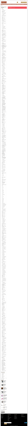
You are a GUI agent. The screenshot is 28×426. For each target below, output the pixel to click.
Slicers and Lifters (3, 26)
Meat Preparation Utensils (3, 61)
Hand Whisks (3, 125)
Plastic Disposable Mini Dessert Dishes (4, 145)
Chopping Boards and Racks (4, 40)
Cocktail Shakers (3, 220)
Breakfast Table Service (3, 276)
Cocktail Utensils (3, 221)
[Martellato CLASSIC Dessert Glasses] (2, 388)
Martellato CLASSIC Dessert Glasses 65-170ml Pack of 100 (5, 388)
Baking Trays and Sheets (3, 17)
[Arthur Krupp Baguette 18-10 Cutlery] (2, 392)
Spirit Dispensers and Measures (4, 236)
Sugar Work (3, 159)
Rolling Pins (3, 118)
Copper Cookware (3, 10)
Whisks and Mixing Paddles (3, 30)
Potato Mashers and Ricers (4, 31)
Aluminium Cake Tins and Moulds (4, 86)
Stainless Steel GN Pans (3, 165)
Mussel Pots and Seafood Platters (3, 322)
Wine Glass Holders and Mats (4, 244)
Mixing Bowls (3, 124)
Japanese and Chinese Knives (4, 74)
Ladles (2, 24)
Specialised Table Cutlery (3, 216)
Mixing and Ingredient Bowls (4, 59)
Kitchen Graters (3, 127)
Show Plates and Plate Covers (4, 324)
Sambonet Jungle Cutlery (3, 213)
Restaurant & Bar (5, 4)
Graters (3, 42)
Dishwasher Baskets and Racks (4, 365)
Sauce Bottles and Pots (4, 337)
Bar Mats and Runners (4, 228)
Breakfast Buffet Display (3, 275)
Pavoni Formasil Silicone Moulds (3, 100)
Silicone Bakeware (3, 96)
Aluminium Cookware (4, 12)
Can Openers (3, 69)
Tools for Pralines (3, 158)
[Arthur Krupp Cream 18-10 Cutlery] (2, 385)
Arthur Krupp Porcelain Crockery (4, 173)
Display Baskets (3, 257)
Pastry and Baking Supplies (3, 83)
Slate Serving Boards (4, 317)
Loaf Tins (3, 94)
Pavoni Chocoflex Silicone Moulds (3, 154)
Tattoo (2, 202)
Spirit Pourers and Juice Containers (3, 238)
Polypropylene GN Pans (3, 167)
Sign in (26, 0)
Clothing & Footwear (14, 4)
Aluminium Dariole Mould (5, 407)
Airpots (3, 292)
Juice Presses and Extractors (3, 37)
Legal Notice (9, 418)
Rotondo (3, 175)
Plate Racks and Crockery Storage (3, 182)
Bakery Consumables (4, 144)
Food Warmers (3, 326)
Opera (2, 191)
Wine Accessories (3, 241)
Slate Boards (3, 269)
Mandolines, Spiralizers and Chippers (4, 45)
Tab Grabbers (3, 66)
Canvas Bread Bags (4, 329)
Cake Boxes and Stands (3, 162)
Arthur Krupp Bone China (3, 177)
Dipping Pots (3, 339)
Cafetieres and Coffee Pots (4, 294)
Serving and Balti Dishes (3, 321)
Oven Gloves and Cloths (3, 133)
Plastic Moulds (3, 113)
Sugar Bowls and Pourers (3, 310)
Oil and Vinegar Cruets (4, 338)
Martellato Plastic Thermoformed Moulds (4, 150)
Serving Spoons (3, 27)
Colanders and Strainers (3, 48)
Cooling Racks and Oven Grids (3, 93)
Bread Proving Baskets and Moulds (4, 131)
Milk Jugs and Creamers (3, 304)
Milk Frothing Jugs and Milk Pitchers (4, 303)
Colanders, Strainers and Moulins (4, 47)
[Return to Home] (1, 5)
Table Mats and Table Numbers (4, 346)
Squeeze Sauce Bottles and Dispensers (4, 34)
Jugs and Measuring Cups (4, 60)
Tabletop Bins (3, 341)
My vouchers (15, 418)
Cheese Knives (3, 75)
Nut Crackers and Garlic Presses (4, 35)
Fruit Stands (3, 255)
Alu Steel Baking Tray (5, 409)
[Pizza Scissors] (2, 405)
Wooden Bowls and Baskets (4, 330)
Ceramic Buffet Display (4, 256)
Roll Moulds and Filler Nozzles (4, 139)
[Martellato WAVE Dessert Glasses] (2, 398)
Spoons (3, 25)
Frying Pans (3, 14)
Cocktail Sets (3, 222)
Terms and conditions (9, 417)
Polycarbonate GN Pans (3, 166)
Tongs (2, 29)
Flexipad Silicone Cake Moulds (4, 99)
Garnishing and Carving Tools (4, 81)
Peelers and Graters (4, 41)
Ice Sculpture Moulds (4, 290)
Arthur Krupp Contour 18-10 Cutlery (4, 401)
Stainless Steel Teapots (3, 298)
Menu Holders (3, 358)
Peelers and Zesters (4, 44)
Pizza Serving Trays (4, 267)
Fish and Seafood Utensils (3, 65)
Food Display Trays (3, 268)
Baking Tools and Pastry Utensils (3, 114)
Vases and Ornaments (4, 352)
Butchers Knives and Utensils (4, 76)
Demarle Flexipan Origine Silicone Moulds (4, 103)
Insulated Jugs (3, 306)
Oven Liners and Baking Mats (3, 92)
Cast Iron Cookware (4, 13)
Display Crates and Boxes (3, 259)
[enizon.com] (5, 2)
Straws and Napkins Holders (4, 225)
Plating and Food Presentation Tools (3, 53)
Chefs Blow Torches (4, 132)
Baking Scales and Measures (3, 129)
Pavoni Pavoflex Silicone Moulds (3, 101)
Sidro (2, 193)
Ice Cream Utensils (3, 160)
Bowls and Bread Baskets (3, 327)
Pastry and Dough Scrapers (3, 117)
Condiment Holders (4, 340)
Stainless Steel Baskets (3, 332)
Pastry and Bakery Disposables (3, 146)
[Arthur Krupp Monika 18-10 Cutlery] (2, 381)
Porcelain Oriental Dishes (3, 181)
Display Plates (3, 161)
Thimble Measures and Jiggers (4, 237)
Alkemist (3, 198)
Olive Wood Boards (4, 271)
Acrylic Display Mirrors (4, 272)
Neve (2, 178)
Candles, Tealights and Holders (4, 342)
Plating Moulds (3, 56)
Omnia (2, 174)
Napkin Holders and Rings (4, 350)
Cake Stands (3, 253)
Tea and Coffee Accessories (3, 307)
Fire (2, 195)
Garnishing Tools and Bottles (4, 55)
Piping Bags (3, 138)
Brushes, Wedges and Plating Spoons (4, 57)
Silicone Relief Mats (4, 142)
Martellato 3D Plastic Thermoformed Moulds (4, 157)
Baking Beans (3, 95)
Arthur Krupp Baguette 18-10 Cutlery (4, 392)
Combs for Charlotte (4, 143)
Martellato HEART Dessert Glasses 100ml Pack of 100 (5, 395)
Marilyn (3, 201)
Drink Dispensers (3, 293)
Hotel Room (3, 361)
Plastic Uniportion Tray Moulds (4, 112)
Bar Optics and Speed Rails (4, 240)
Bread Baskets (3, 258)
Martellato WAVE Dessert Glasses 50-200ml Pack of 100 (5, 398)
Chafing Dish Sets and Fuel (4, 281)
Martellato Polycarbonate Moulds (4, 151)
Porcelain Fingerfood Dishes (4, 179)
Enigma (3, 200)
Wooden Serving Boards (3, 318)
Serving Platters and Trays (4, 262)
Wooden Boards (3, 270)
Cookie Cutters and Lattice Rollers (3, 115)
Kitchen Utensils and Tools (4, 23)
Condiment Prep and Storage (4, 223)
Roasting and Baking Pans (4, 15)
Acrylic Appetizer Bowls (3, 316)
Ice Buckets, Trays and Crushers (4, 230)
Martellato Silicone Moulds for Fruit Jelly (3, 109)
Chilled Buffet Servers (4, 266)
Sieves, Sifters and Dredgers (3, 122)
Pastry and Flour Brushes (3, 120)
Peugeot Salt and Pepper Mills (3, 336)
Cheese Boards (3, 273)
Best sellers (2, 417)
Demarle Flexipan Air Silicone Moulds (4, 106)
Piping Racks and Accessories (3, 141)
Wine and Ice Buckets (4, 242)
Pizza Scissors (4, 404)
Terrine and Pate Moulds (3, 18)
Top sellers (2, 379)
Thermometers (3, 67)
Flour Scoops (3, 126)
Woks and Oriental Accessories (3, 20)
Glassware (3, 183)
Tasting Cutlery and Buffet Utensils (3, 284)
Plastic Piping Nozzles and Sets (4, 137)
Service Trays (3, 353)
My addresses (15, 417)
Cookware (3, 9)
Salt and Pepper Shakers (3, 335)
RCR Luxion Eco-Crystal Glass (4, 184)
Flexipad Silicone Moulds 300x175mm (3, 97)
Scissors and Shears (4, 36)
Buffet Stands (3, 254)
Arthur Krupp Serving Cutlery (4, 211)
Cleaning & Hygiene (19, 4)
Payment (8, 416)
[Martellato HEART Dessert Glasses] (2, 396)
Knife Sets (3, 77)
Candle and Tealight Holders (4, 344)
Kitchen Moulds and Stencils (4, 110)
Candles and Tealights (4, 345)
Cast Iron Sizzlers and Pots (4, 320)
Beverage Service (3, 291)
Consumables (22, 4)
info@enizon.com (23, 416)
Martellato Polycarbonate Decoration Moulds (3, 153)
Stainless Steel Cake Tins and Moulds (4, 88)
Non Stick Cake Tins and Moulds (4, 85)
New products (2, 416)
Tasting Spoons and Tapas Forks (4, 285)
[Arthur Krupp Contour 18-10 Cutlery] (2, 402)
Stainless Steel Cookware (3, 11)
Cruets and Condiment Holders (4, 333)
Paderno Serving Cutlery (3, 215)
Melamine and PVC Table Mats (3, 347)
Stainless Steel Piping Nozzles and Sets (4, 136)
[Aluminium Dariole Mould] (2, 408)
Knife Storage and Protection (3, 80)
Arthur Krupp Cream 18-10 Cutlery (4, 384)
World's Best (3, 194)
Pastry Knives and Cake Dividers (3, 119)
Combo (3, 196)
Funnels (3, 52)
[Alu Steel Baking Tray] (2, 410)
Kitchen (2, 4)
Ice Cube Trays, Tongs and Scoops (4, 226)
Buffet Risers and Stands (3, 288)
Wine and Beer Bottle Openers (4, 232)
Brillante (3, 199)
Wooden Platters (3, 263)
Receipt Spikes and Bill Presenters (4, 233)
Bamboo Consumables (4, 370)
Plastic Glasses (3, 203)
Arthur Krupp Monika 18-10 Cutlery (4, 381)
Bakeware (3, 84)
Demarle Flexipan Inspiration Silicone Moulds (3, 105)
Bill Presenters (3, 359)
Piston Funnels (3, 123)
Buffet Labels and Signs (3, 289)
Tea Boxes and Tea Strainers (3, 309)
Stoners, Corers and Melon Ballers (4, 43)
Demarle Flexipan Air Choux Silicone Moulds (4, 107)
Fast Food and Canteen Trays (4, 354)
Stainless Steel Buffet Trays (4, 265)
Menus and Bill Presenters (3, 357)
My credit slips (15, 416)
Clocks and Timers (3, 68)
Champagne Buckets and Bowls (4, 243)
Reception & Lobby (9, 4)
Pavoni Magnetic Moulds (3, 156)
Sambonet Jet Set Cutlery (3, 212)
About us (8, 419)
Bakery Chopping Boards (3, 128)
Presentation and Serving (3, 314)
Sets (2, 197)
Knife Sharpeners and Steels (4, 78)
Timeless (3, 192)
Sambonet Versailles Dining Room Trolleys (4, 360)
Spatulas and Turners (4, 28)
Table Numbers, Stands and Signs (4, 349)
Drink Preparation (3, 229)
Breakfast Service (3, 325)
